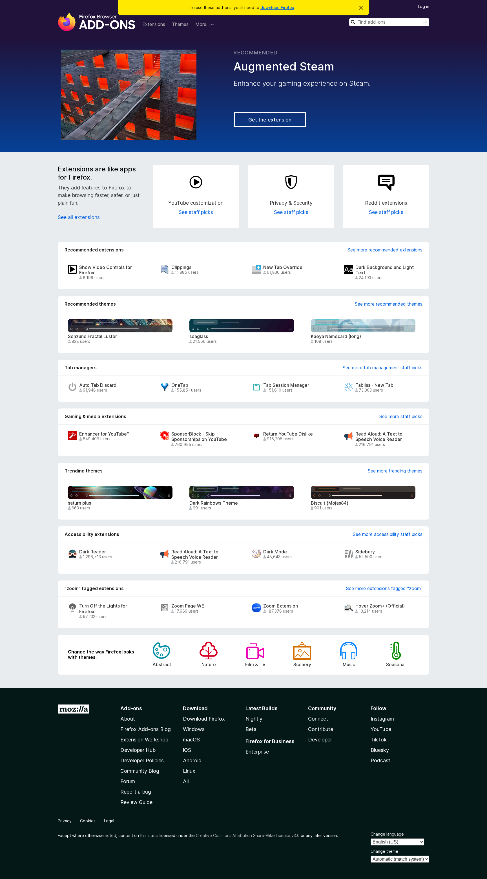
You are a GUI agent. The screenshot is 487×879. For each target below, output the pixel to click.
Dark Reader (92, 552)
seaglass (198, 336)
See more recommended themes (388, 304)
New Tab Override (282, 267)
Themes (180, 24)
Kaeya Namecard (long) (336, 336)
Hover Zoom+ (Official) (380, 606)
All (186, 781)
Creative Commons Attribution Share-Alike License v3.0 (248, 835)
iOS (187, 750)
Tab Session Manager (286, 385)
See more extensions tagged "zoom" (384, 588)
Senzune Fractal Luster (92, 336)
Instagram (382, 719)
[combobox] (389, 22)
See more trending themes (395, 471)
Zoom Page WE (187, 606)
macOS (191, 740)
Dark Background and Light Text (384, 270)
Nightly (253, 719)
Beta (250, 729)
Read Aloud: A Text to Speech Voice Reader (378, 436)
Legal (109, 820)
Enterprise (257, 752)
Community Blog (139, 771)
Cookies (88, 820)
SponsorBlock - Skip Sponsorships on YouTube (199, 436)
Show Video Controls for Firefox (105, 270)
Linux (189, 771)
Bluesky (380, 750)
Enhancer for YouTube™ (104, 434)
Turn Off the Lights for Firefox (103, 608)
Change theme (384, 851)
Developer (320, 740)
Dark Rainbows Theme (213, 503)
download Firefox (277, 7)
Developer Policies (142, 760)
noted (110, 835)
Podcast (380, 760)
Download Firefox (204, 719)
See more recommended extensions (384, 250)
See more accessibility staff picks (387, 534)
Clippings (181, 267)
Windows (194, 729)
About (127, 719)
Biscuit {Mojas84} (329, 503)
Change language (387, 834)
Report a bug (135, 792)
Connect (318, 719)
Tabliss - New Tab (374, 385)
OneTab (179, 385)
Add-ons (131, 708)
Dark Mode (275, 552)
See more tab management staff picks (382, 367)
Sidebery (365, 552)
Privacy (65, 820)
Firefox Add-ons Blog (145, 729)
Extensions (153, 24)
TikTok (379, 740)
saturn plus (79, 503)
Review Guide (136, 802)
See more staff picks (400, 416)
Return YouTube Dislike (288, 434)
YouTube (381, 729)
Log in (423, 6)
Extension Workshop (144, 740)
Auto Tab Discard (97, 385)
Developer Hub (138, 750)
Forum (127, 781)
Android (192, 760)
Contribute (320, 729)
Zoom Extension (280, 606)
